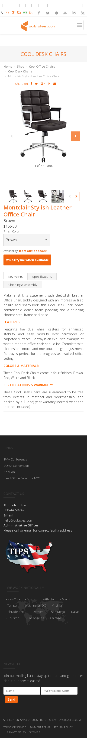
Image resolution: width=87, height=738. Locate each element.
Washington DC (35, 605)
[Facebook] (38, 8)
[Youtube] (65, 8)
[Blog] (82, 8)
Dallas (75, 612)
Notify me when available (29, 260)
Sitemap (34, 732)
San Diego (58, 612)
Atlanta (49, 599)
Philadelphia (16, 612)
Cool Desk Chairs (20, 71)
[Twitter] (47, 8)
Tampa (12, 605)
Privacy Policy (16, 732)
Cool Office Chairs (42, 66)
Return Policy (63, 727)
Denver (38, 612)
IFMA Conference (15, 459)
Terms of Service (14, 727)
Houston (13, 618)
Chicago (55, 618)
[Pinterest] (56, 8)
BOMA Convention (16, 466)
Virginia (57, 605)
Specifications (42, 276)
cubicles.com (71, 720)
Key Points (15, 276)
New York (13, 599)
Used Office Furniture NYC (21, 478)
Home (7, 66)
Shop (20, 66)
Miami (66, 599)
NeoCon (9, 472)
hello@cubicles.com (18, 520)
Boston (31, 599)
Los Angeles (35, 618)
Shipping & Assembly (22, 285)
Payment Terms (39, 727)
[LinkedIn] (73, 8)
